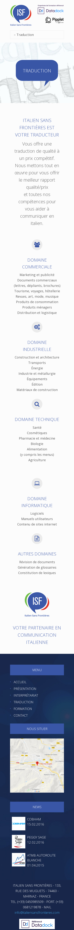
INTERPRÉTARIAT (26, 695)
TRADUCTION (23, 702)
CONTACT (21, 715)
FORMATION (23, 709)
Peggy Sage (36, 837)
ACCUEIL (20, 682)
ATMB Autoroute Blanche (41, 857)
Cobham (34, 819)
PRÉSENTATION (25, 688)
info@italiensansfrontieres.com (37, 912)
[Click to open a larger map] (37, 765)
